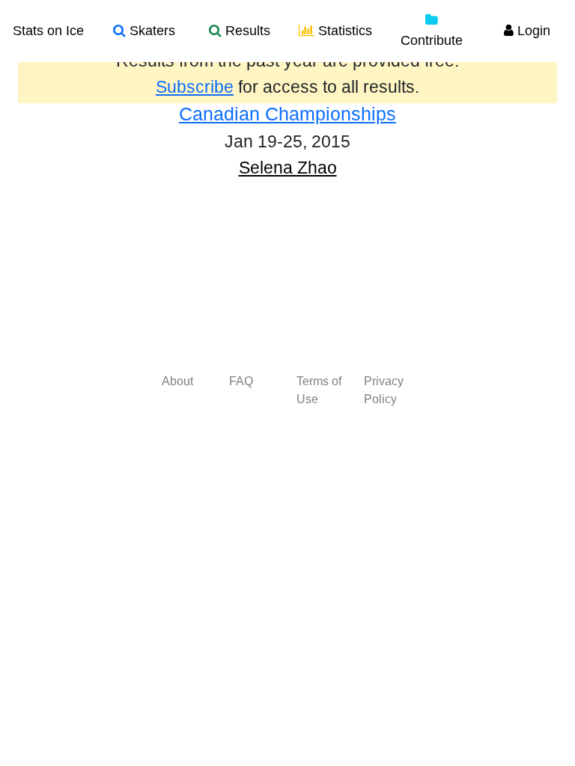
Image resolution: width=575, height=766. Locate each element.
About (177, 381)
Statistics (343, 30)
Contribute (432, 40)
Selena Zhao (288, 167)
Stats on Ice (48, 30)
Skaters (150, 30)
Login (532, 30)
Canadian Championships (287, 113)
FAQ (241, 381)
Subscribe (195, 86)
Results (246, 30)
